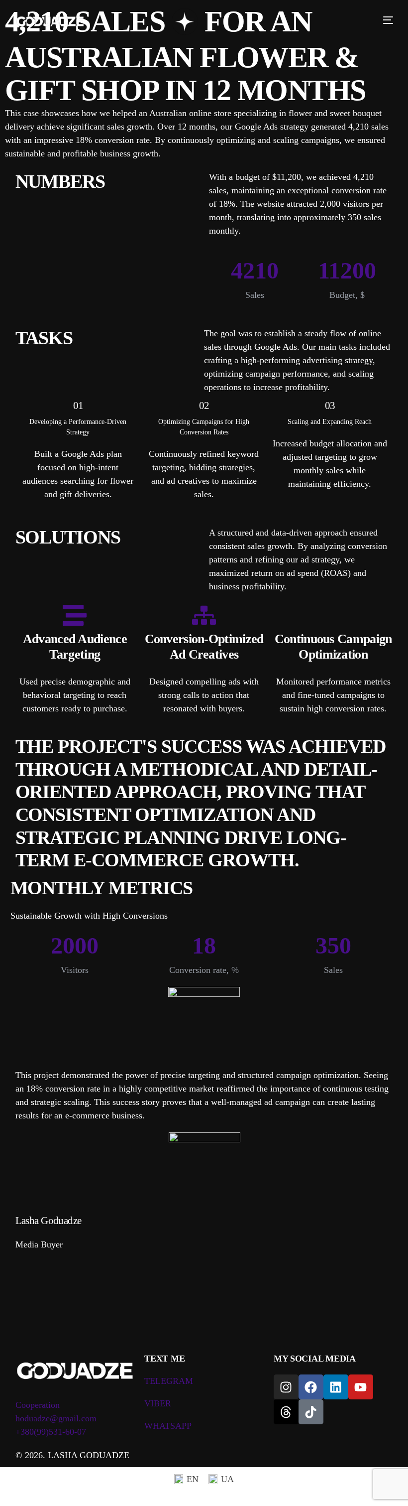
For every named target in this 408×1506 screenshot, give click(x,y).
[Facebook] (311, 1386)
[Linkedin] (335, 1386)
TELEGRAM (168, 1381)
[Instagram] (286, 1386)
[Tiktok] (311, 1411)
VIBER (157, 1403)
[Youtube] (360, 1386)
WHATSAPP (168, 1426)
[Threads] (286, 1411)
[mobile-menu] (384, 20)
